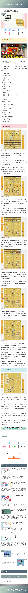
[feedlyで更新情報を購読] (20, 453)
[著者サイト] (7, 453)
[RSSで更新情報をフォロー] (14, 457)
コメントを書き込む (14, 576)
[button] (25, 299)
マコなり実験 (4, 436)
